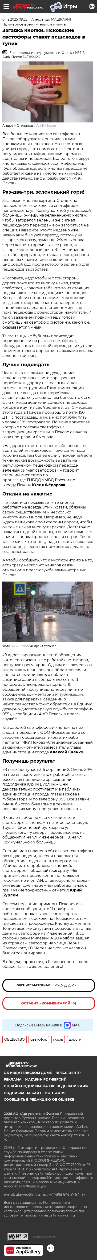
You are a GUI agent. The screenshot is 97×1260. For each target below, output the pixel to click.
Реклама (12, 1079)
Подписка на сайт (22, 1093)
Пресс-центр (68, 1073)
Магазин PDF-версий (46, 1079)
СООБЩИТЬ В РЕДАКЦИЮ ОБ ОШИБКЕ (39, 1099)
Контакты (55, 1093)
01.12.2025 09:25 (15, 19)
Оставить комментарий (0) (48, 1003)
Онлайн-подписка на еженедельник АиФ (46, 1086)
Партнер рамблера (44, 1236)
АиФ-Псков (46, 125)
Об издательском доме (28, 1073)
